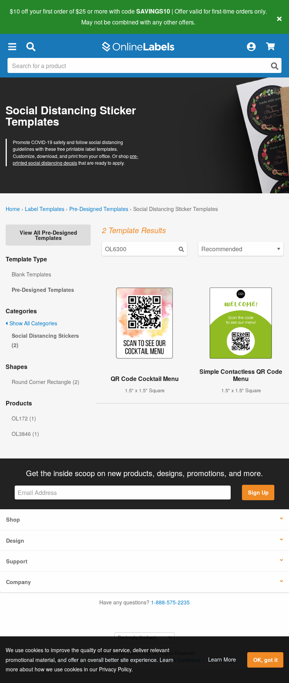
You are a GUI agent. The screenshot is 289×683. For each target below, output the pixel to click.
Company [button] (18, 582)
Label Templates (44, 208)
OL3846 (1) (25, 433)
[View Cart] (270, 47)
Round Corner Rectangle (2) (45, 382)
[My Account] (251, 46)
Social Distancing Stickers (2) (45, 340)
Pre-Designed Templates (98, 208)
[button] (12, 46)
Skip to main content (27, 16)
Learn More (222, 659)
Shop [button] (13, 519)
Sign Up (258, 492)
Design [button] (15, 540)
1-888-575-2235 (170, 602)
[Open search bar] (30, 46)
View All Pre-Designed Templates (48, 235)
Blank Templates (31, 274)
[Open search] (274, 66)
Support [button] (16, 561)
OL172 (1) (24, 418)
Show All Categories (32, 323)
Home (13, 208)
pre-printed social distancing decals (75, 159)
